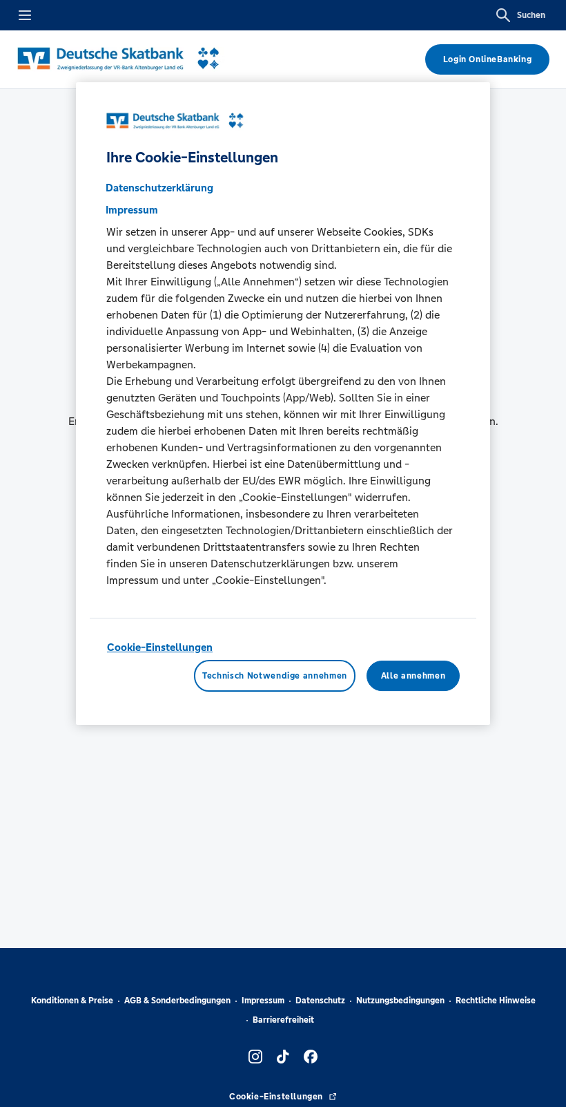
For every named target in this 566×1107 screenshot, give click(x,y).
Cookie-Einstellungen (160, 647)
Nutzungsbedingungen (400, 1000)
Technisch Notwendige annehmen (274, 675)
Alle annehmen (413, 675)
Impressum (263, 1000)
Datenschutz (320, 1000)
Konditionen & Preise (72, 1000)
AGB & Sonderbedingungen (177, 1000)
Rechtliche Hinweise (496, 1000)
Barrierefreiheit (283, 1019)
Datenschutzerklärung (159, 187)
